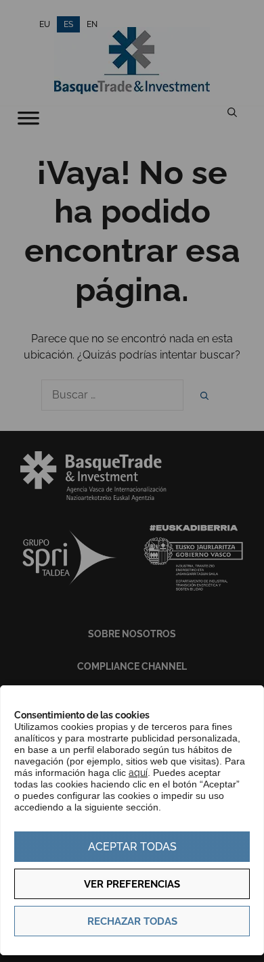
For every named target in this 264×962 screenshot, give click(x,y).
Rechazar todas (132, 921)
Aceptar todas (132, 846)
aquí (138, 772)
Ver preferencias (132, 884)
